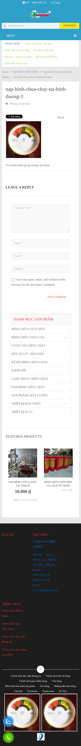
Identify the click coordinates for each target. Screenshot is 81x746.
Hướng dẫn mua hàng (65, 686)
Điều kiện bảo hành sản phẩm (20, 686)
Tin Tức (63, 691)
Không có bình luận (20, 103)
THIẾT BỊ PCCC (22, 411)
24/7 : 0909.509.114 (35, 2)
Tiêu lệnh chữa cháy (43, 50)
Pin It (60, 117)
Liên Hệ (18, 691)
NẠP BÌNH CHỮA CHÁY (25, 71)
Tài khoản (32, 691)
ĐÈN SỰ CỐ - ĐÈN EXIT (27, 353)
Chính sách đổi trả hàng (58, 676)
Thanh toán (48, 691)
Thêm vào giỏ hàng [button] (25, 500)
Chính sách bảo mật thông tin (26, 676)
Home (5, 71)
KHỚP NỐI (18, 370)
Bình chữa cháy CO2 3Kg (39, 43)
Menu (10, 35)
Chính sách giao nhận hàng (33, 681)
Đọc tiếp (68, 490)
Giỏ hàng (55, 2)
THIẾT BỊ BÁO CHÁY (26, 403)
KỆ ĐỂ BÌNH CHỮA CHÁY (29, 362)
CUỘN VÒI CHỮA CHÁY (28, 345)
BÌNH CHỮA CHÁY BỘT (28, 329)
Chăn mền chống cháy (16, 63)
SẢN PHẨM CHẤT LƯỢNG (29, 395)
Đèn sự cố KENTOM (46, 56)
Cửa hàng (57, 681)
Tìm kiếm (69, 25)
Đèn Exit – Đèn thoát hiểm (18, 56)
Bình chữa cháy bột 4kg (17, 50)
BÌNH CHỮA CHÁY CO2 (27, 337)
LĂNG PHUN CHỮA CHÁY (29, 378)
